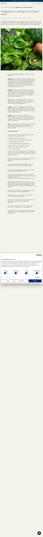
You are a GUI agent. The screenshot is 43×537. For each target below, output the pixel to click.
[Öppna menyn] (41, 3)
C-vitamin (10, 107)
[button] (35, 3)
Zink (9, 124)
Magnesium (10, 78)
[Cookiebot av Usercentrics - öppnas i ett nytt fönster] (37, 255)
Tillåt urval (21, 280)
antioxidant (22, 107)
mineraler (22, 74)
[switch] (16, 273)
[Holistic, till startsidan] (4, 4)
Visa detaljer (37, 277)
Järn (8, 99)
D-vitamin (10, 115)
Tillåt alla (35, 280)
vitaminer (16, 74)
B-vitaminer (10, 89)
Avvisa (8, 280)
